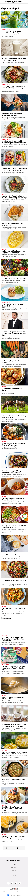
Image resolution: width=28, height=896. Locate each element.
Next (19, 848)
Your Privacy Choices (15, 895)
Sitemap (14, 870)
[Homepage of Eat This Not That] (13, 860)
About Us (14, 864)
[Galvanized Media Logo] (14, 889)
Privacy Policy (14, 867)
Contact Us (14, 875)
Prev (8, 848)
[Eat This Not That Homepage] (14, 1)
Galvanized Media (11, 891)
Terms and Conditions (14, 873)
